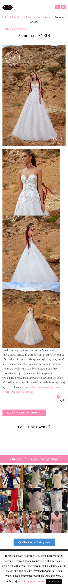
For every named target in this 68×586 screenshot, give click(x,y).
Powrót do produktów (14, 28)
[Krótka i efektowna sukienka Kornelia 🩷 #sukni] (34, 499)
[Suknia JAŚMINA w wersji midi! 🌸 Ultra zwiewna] (11, 522)
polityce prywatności (32, 581)
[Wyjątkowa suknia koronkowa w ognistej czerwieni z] (11, 499)
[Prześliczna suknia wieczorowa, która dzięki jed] (34, 522)
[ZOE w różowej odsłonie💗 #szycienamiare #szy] (56, 522)
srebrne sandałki (24, 391)
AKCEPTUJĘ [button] (54, 581)
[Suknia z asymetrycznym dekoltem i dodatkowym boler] (56, 476)
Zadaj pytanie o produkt (24, 413)
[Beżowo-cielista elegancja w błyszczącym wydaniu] (34, 476)
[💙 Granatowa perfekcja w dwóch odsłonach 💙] (11, 476)
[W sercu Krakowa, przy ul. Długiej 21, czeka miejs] (56, 499)
